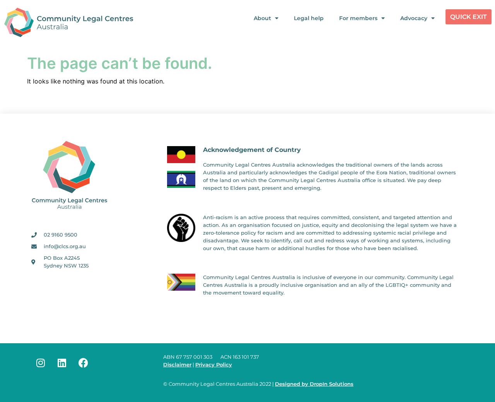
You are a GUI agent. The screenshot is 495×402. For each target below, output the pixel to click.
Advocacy (413, 18)
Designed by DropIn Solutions (314, 384)
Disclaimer (177, 365)
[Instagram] (40, 363)
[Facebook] (83, 363)
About (262, 18)
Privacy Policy (213, 365)
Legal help (309, 18)
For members (358, 18)
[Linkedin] (62, 363)
